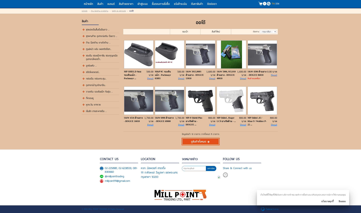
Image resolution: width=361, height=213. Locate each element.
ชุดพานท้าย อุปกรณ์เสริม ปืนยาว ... (101, 36)
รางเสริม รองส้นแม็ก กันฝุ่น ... (99, 91)
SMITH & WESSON (119, 11)
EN (277, 3)
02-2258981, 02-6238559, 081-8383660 (121, 170)
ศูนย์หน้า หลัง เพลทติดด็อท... (98, 49)
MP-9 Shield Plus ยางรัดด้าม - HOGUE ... (194, 121)
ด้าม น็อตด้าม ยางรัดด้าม (99, 11)
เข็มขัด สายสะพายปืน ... (96, 111)
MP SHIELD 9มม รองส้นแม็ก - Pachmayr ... (132, 75)
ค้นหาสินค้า (197, 4)
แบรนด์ (111, 4)
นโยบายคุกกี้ (327, 201)
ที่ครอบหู (90, 98)
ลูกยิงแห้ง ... (91, 65)
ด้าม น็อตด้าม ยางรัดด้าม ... (98, 42)
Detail (150, 78)
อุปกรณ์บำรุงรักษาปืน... (96, 85)
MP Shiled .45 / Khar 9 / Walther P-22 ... (257, 121)
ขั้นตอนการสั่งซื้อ (161, 4)
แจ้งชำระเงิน (180, 4)
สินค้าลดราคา (126, 4)
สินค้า (100, 4)
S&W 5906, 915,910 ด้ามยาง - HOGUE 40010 (226, 75)
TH (273, 3)
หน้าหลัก (88, 4)
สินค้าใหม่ (216, 32)
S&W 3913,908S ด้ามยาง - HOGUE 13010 (195, 75)
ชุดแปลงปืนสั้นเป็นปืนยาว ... (97, 29)
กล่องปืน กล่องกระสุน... (96, 78)
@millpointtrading (114, 176)
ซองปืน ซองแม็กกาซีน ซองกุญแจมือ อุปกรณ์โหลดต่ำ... (101, 57)
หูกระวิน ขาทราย (93, 104)
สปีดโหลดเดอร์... (93, 72)
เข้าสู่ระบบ (142, 4)
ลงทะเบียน (211, 168)
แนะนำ (185, 32)
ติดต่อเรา (212, 4)
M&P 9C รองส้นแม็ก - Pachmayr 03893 (163, 75)
